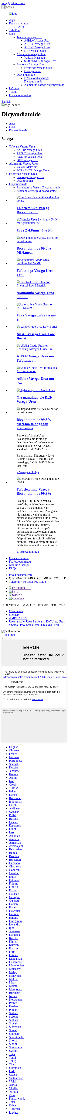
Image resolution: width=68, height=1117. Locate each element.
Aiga (12, 20)
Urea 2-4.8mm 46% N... (35, 230)
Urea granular (32, 71)
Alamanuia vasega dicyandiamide (44, 84)
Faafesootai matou (20, 95)
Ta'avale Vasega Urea (29, 37)
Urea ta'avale (17, 621)
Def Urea (51, 621)
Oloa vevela (16, 611)
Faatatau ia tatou (19, 23)
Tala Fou (14, 30)
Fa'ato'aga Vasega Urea (30, 64)
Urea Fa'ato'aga (35, 621)
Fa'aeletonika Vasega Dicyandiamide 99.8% (34, 491)
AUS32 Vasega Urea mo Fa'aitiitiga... (35, 358)
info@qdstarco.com (13, 3)
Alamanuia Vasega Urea (31, 54)
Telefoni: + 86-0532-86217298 (27, 581)
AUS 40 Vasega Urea (37, 47)
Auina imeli (8, 634)
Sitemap (14, 614)
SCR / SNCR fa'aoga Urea (40, 61)
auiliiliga (34, 472)
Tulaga (13, 91)
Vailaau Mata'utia (34, 57)
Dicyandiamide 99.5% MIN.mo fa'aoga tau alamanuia (34, 424)
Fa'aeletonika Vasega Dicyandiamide (36, 79)
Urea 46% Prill (50, 624)
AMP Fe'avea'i (18, 618)
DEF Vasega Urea (35, 50)
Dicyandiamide (26, 74)
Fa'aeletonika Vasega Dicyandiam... (33, 210)
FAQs (20, 26)
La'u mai (14, 88)
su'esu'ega (23, 472)
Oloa (12, 33)
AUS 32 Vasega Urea (37, 44)
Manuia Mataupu (19, 565)
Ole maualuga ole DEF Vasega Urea (34, 399)
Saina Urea (32, 624)
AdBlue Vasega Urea (36, 40)
